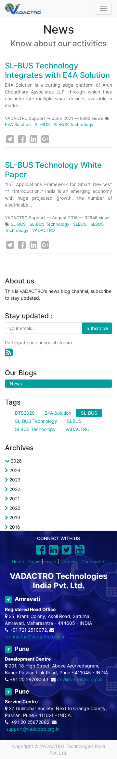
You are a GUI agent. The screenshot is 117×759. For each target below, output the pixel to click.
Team (50, 561)
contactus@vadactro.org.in (35, 636)
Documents (93, 561)
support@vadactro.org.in (32, 729)
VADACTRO (43, 230)
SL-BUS (42, 124)
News (34, 561)
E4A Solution (18, 124)
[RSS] (9, 352)
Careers (68, 561)
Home (18, 561)
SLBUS (79, 224)
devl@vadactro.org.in (80, 679)
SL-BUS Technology (73, 124)
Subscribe (97, 328)
